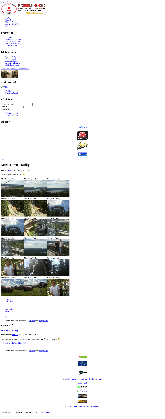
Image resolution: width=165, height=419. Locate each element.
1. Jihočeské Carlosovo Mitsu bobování (15, 69)
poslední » (9, 311)
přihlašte (32, 321)
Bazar (7, 26)
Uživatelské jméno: (8, 104)
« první (7, 299)
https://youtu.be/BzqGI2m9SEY (13, 343)
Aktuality (8, 37)
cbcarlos (10, 170)
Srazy (7, 317)
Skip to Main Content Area (10, 2)
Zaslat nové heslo (11, 115)
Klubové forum (10, 22)
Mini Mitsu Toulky (9, 330)
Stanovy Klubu (10, 57)
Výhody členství (11, 59)
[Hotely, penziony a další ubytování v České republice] (82, 379)
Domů (3, 159)
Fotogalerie (9, 20)
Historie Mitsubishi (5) (13, 39)
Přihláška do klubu (12, 65)
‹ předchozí (9, 301)
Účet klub (8, 91)
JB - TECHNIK (47, 412)
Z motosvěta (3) (11, 45)
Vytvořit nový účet (12, 113)
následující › (9, 309)
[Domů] (24, 14)
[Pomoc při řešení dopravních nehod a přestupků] (82, 406)
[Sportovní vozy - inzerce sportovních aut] (82, 403)
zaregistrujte (43, 321)
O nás (7, 18)
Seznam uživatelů (11, 24)
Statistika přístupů (11, 93)
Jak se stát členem (11, 61)
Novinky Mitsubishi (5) (13, 43)
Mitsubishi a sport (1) (12, 41)
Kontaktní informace (12, 63)
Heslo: (4, 107)
